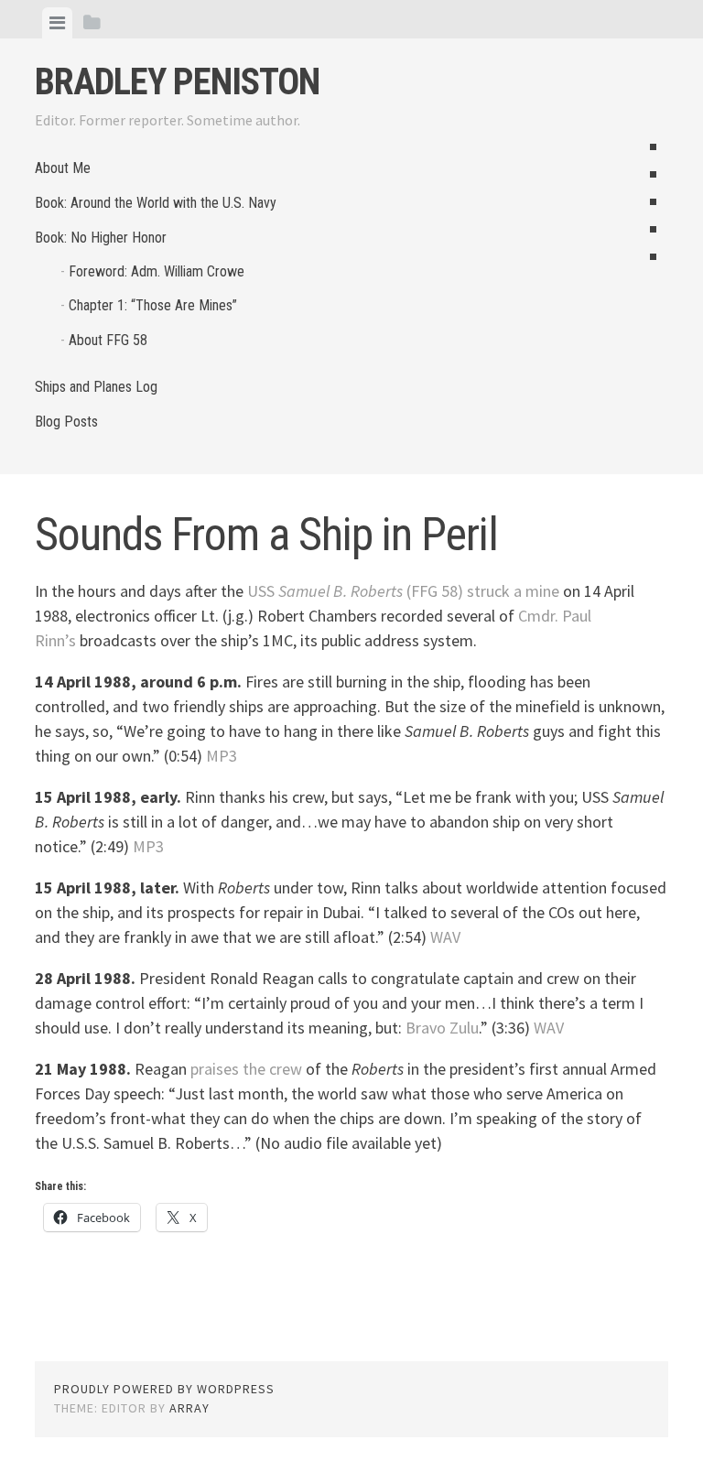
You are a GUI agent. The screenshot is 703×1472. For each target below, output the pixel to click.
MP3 (221, 755)
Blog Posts (66, 421)
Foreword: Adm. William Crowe (156, 271)
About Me (63, 168)
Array (189, 1408)
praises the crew (246, 1068)
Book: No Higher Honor (101, 237)
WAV (445, 936)
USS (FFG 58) (355, 590)
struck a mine (513, 590)
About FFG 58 (108, 340)
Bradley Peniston (177, 81)
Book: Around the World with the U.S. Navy (155, 202)
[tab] (57, 22)
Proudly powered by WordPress (164, 1388)
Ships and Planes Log (96, 386)
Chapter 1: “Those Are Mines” (153, 305)
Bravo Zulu (442, 1027)
